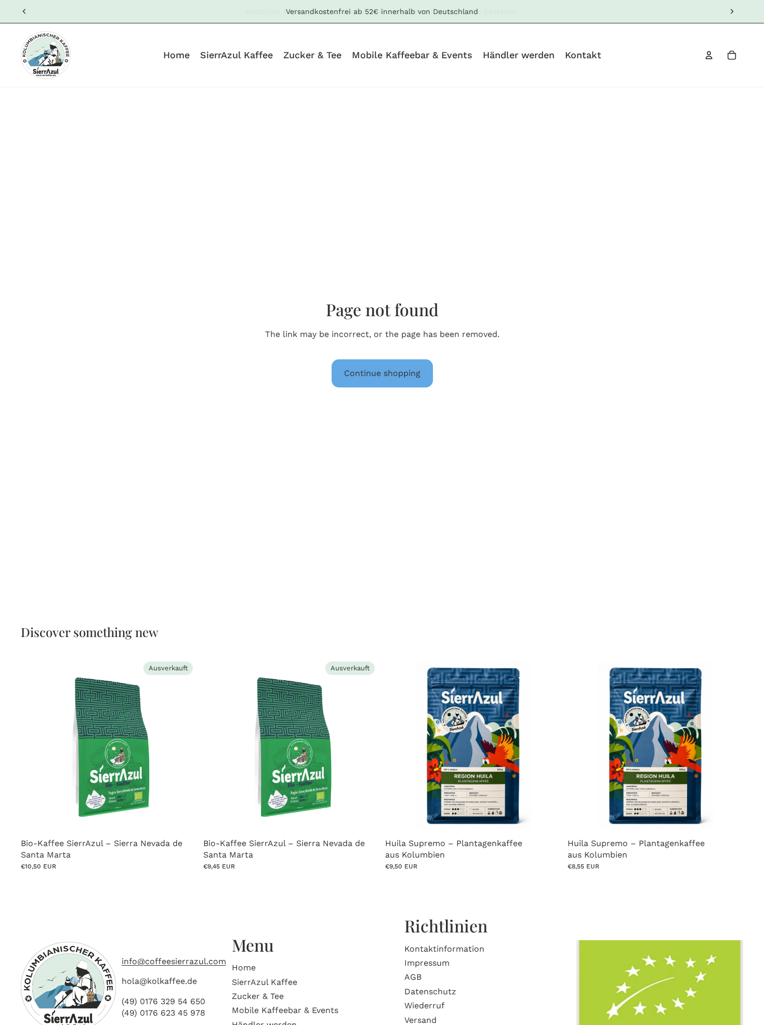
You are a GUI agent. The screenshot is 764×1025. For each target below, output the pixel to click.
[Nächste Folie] (731, 11)
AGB (412, 977)
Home (244, 967)
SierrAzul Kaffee (264, 982)
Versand (420, 1019)
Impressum (427, 963)
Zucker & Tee (258, 996)
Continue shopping (382, 373)
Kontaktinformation (444, 948)
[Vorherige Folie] (24, 11)
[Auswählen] (545, 817)
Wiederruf (424, 1005)
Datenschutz (430, 991)
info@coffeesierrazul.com (174, 961)
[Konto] (708, 55)
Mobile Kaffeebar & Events (285, 1010)
